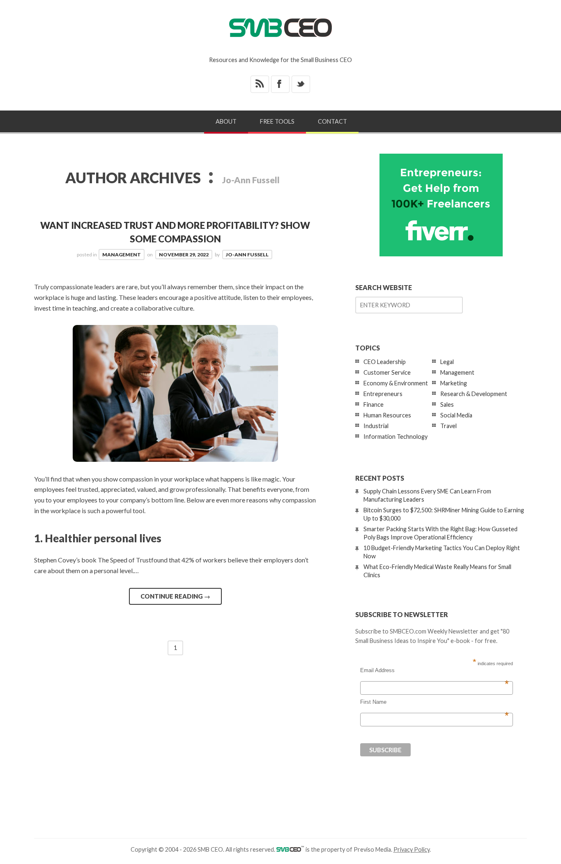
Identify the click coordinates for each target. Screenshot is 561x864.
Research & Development (473, 393)
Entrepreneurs (382, 393)
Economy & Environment (395, 383)
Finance (373, 404)
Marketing (453, 383)
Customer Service (387, 372)
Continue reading (175, 596)
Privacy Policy (411, 849)
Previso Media (372, 849)
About (226, 121)
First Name (434, 702)
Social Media (456, 415)
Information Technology (395, 436)
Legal (447, 361)
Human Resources (387, 415)
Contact (332, 121)
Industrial (376, 425)
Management (121, 254)
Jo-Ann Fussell (247, 254)
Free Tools (277, 121)
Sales (447, 404)
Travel (448, 425)
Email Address (434, 670)
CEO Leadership (384, 361)
